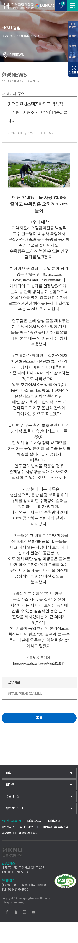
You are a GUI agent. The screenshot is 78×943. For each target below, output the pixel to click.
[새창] (7, 912)
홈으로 (5, 55)
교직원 (73, 46)
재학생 (73, 36)
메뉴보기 (72, 5)
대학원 (10, 785)
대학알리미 (54, 821)
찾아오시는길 (27, 827)
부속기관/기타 (14, 808)
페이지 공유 (14, 93)
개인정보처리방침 (11, 821)
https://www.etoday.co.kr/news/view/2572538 (38, 663)
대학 (8, 773)
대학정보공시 (34, 821)
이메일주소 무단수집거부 (54, 827)
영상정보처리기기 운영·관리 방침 (20, 833)
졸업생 (73, 57)
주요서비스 (12, 796)
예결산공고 (8, 827)
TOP (70, 939)
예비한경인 (73, 26)
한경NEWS (17, 55)
